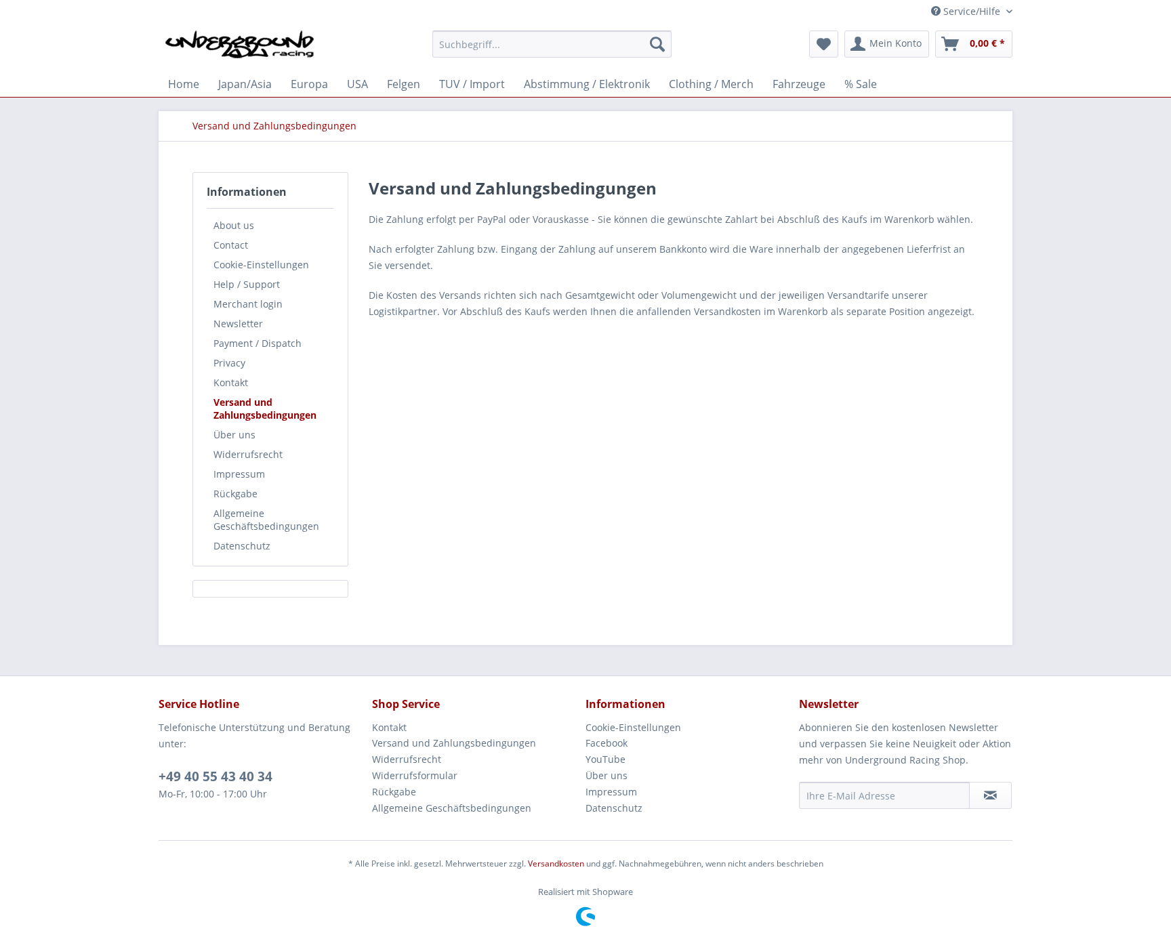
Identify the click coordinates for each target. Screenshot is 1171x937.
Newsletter (238, 323)
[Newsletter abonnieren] (990, 795)
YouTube (605, 759)
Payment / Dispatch (257, 343)
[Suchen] (657, 44)
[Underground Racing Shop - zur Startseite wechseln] (239, 47)
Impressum (239, 473)
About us (233, 225)
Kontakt (230, 382)
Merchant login (248, 303)
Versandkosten (556, 863)
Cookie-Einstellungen (261, 264)
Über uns (234, 434)
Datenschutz (241, 545)
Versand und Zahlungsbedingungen (264, 408)
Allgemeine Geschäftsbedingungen (266, 520)
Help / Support (246, 284)
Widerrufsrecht (248, 454)
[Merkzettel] (823, 44)
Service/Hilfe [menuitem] (972, 11)
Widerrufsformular (414, 775)
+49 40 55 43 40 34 (215, 776)
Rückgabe (235, 493)
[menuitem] (552, 44)
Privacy (229, 362)
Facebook (607, 742)
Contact (230, 244)
